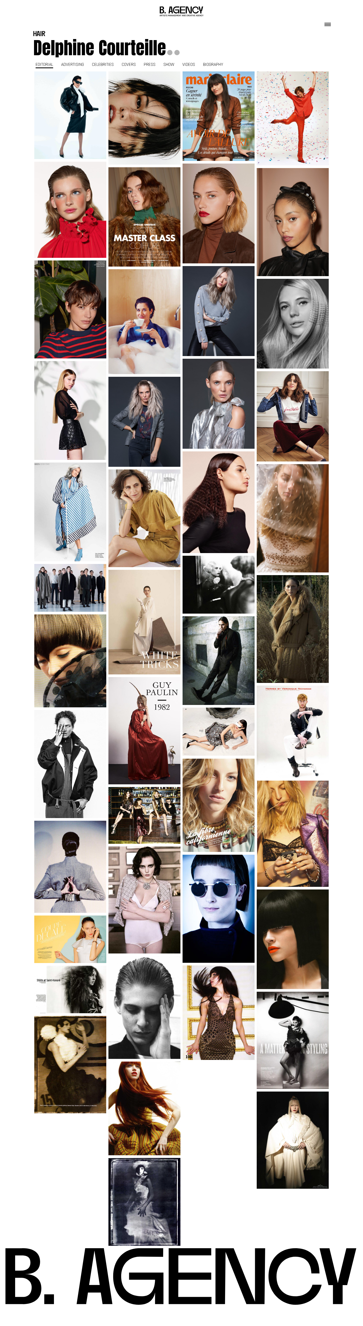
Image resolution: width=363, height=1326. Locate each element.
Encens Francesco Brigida (144, 622)
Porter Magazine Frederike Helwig (144, 815)
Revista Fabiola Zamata (144, 900)
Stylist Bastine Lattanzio (70, 939)
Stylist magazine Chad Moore (218, 805)
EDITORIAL (44, 64)
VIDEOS (188, 64)
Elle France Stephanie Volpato (70, 209)
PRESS (149, 64)
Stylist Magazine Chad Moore (293, 833)
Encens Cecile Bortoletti (293, 629)
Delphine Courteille (99, 48)
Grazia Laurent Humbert (70, 410)
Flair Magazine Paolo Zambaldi (218, 732)
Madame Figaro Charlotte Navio (144, 118)
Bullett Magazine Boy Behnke (218, 660)
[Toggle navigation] (327, 23)
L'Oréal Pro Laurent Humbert (218, 311)
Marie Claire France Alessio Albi (218, 116)
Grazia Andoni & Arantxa (70, 511)
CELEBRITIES (103, 64)
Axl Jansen (218, 911)
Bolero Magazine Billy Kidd (70, 660)
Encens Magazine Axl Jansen (292, 1140)
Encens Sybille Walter (70, 866)
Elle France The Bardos (292, 118)
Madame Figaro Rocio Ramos (70, 115)
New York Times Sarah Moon (144, 1202)
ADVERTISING (72, 64)
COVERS (129, 64)
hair (39, 34)
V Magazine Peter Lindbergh (293, 1040)
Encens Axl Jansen (70, 764)
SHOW (168, 64)
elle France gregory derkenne (144, 216)
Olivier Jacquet (293, 942)
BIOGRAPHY (213, 64)
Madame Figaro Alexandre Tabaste (144, 321)
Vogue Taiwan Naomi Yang (144, 1108)
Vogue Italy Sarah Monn (70, 1064)
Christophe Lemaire (70, 587)
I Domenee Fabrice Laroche (70, 989)
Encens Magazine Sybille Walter (218, 584)
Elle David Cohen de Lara (144, 518)
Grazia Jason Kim (293, 416)
